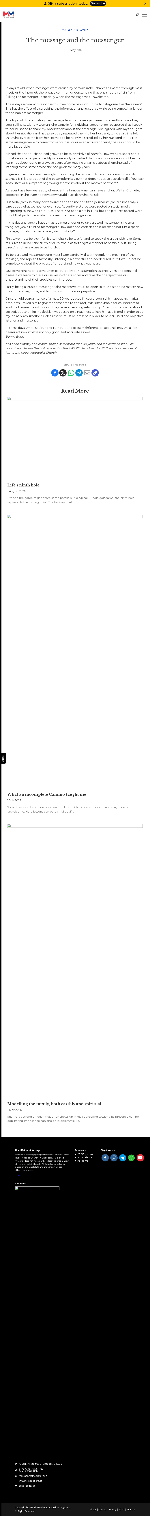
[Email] (87, 372)
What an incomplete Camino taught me (46, 794)
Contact (102, 1509)
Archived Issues (86, 1157)
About (93, 1509)
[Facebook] (55, 372)
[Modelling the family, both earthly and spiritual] (75, 961)
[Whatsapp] (71, 372)
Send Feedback (27, 1486)
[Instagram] (114, 1157)
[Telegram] (79, 372)
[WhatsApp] (131, 1157)
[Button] (145, 3)
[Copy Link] (95, 372)
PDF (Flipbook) (85, 1154)
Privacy (112, 1509)
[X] (63, 372)
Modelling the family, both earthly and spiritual (54, 1104)
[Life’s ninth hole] (75, 438)
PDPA (121, 1509)
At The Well (83, 1160)
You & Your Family (75, 30)
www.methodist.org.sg (30, 1481)
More (17, 1175)
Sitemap (131, 1509)
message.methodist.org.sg (33, 1476)
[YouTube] (140, 1157)
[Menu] (145, 14)
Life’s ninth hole (23, 485)
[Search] (137, 15)
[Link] (17, 15)
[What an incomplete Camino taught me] (75, 652)
